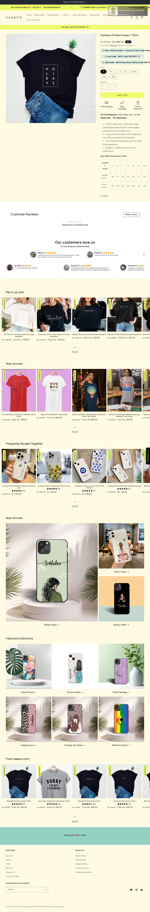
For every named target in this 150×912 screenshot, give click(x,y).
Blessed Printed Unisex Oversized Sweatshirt (89, 334)
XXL (134, 72)
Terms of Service (82, 868)
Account (9, 856)
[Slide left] (69, 347)
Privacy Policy (80, 856)
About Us (9, 868)
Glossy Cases (120, 624)
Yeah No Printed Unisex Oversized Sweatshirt (124, 334)
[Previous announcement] (6, 27)
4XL (113, 77)
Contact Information (83, 872)
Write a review (131, 214)
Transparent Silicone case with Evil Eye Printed (89, 487)
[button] (65, 15)
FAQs (8, 864)
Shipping (113, 45)
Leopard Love (27, 745)
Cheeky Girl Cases (73, 745)
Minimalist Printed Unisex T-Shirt (19, 801)
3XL (104, 77)
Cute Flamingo (120, 692)
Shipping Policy (81, 864)
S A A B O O (15, 906)
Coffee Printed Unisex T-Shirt (124, 801)
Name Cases (50, 624)
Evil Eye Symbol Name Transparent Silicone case (19, 487)
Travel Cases (120, 571)
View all (75, 352)
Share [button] (105, 196)
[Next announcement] (143, 27)
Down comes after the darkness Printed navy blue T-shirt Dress (89, 415)
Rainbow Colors (120, 745)
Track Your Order (12, 876)
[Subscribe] (45, 889)
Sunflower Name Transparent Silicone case (54, 486)
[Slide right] (80, 347)
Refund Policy (80, 860)
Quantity (103, 82)
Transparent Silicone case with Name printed (124, 486)
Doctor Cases (73, 692)
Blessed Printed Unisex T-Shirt (89, 801)
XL (126, 72)
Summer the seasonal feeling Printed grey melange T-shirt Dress (124, 415)
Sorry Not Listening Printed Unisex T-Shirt (54, 801)
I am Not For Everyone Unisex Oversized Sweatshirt (19, 335)
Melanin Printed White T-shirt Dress (54, 414)
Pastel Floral (27, 692)
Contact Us (10, 872)
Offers (8, 860)
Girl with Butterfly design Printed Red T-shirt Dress (19, 415)
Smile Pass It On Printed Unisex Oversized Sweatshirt (54, 335)
